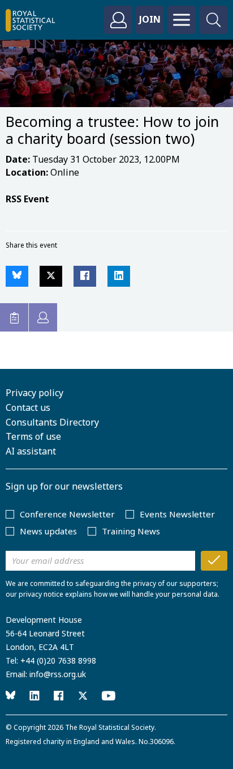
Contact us (28, 407)
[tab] (14, 317)
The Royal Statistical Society (109, 727)
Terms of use (33, 436)
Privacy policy (34, 392)
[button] (17, 276)
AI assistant (31, 451)
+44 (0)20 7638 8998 (58, 660)
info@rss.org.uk (57, 674)
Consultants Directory (52, 422)
